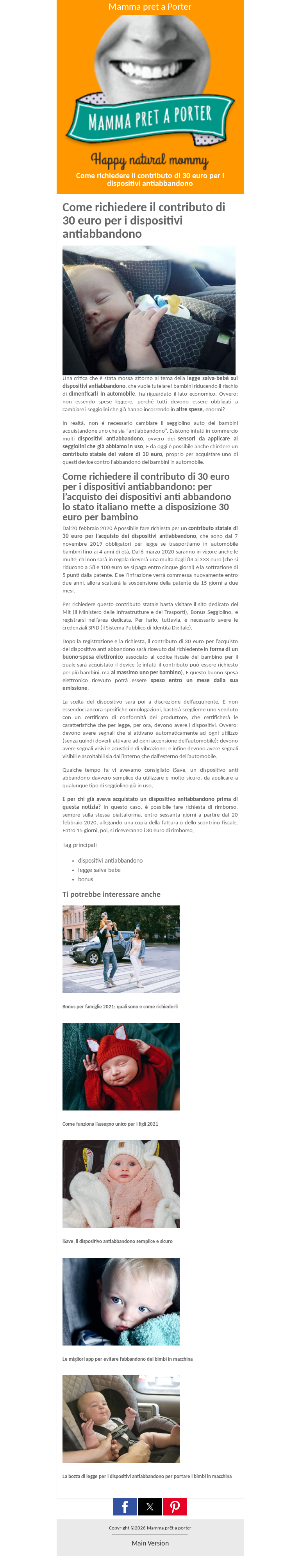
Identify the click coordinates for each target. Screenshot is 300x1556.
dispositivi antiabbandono (110, 861)
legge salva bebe (99, 870)
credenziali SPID (80, 628)
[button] (125, 1506)
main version (150, 1543)
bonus (85, 880)
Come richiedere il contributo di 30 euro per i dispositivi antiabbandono (150, 180)
